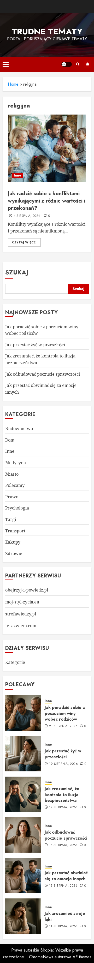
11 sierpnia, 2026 (63, 926)
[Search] (77, 64)
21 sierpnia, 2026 (63, 726)
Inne (17, 175)
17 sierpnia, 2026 (63, 807)
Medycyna (15, 462)
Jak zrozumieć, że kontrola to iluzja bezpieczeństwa (62, 794)
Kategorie (15, 662)
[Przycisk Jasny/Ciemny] (66, 64)
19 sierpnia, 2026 (63, 764)
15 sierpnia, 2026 (63, 845)
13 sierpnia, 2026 (63, 886)
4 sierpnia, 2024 (27, 216)
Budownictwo (19, 428)
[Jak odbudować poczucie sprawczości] (23, 835)
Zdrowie (13, 553)
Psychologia (17, 508)
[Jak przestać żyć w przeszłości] (23, 753)
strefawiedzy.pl (20, 614)
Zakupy (12, 542)
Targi (10, 519)
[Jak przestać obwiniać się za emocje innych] (23, 875)
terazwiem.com (20, 625)
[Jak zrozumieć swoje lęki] (23, 916)
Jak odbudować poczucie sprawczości (42, 374)
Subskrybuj (87, 64)
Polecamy (15, 485)
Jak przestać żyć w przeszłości (35, 345)
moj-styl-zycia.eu (22, 602)
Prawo (11, 497)
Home (13, 84)
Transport (15, 531)
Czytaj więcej (24, 242)
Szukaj (16, 272)
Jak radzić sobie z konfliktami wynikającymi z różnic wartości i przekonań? (46, 201)
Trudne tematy (47, 31)
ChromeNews (41, 957)
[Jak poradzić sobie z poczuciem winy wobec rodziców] (23, 713)
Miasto (12, 474)
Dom (9, 440)
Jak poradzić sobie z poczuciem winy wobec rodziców (65, 713)
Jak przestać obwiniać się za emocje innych (66, 876)
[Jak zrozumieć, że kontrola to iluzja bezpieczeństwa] (23, 794)
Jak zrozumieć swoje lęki (65, 916)
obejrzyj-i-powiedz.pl (26, 590)
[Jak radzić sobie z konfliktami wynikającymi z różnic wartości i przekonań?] (47, 148)
